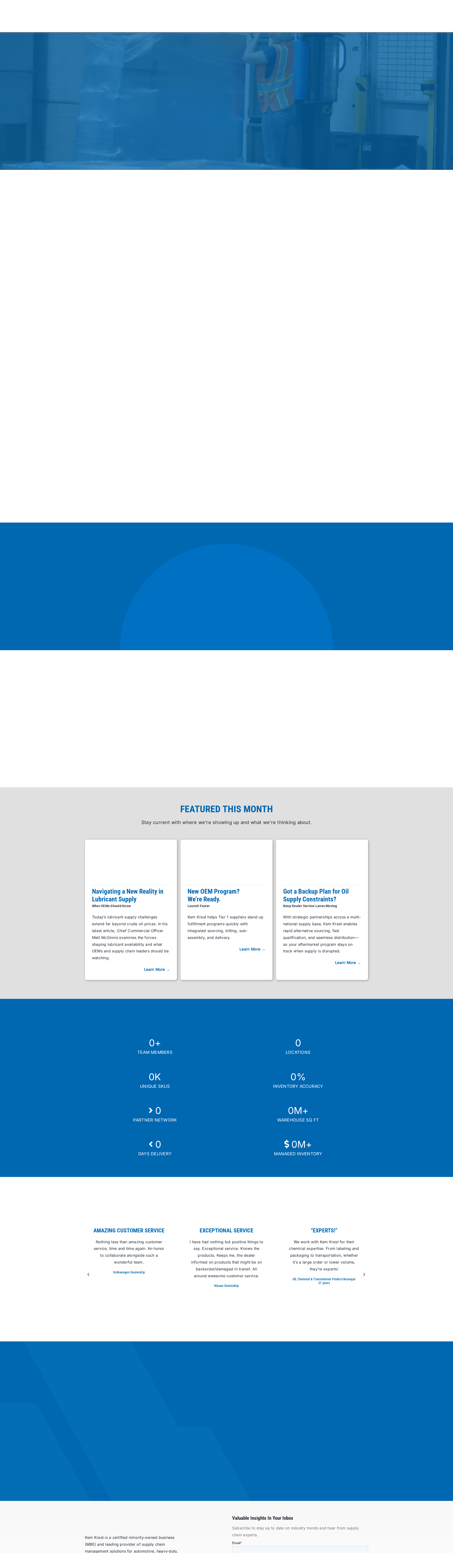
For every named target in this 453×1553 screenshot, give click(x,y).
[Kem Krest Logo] (112, 1517)
